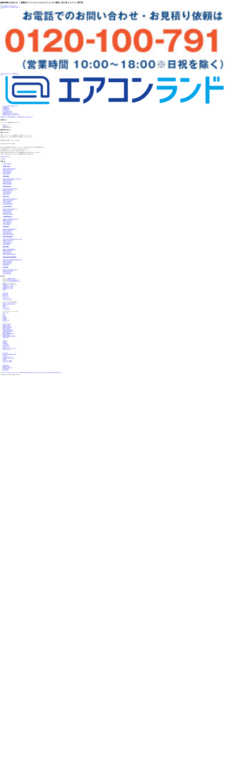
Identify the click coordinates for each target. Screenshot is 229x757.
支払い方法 (5, 353)
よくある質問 (7, 110)
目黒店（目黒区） (6, 332)
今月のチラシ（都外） (7, 361)
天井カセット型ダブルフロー (9, 304)
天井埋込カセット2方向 (8, 287)
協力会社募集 (6, 369)
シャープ (5, 321)
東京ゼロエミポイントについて (9, 348)
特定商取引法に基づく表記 (8, 358)
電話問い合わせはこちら (10, 113)
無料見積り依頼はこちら (11, 114)
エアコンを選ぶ (10, 105)
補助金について (6, 345)
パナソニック (6, 312)
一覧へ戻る (2, 158)
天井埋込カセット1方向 (8, 288)
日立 (4, 313)
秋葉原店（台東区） (7, 324)
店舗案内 (6, 107)
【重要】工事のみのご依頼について (25, 116)
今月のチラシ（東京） (7, 360)
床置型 (4, 306)
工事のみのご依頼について (13, 279)
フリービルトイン (6, 309)
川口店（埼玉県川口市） (8, 329)
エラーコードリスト (7, 349)
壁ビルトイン (6, 305)
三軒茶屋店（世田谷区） (8, 331)
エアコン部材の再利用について (14, 281)
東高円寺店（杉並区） (7, 327)
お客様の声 (5, 343)
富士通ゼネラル (6, 320)
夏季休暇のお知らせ (11, 278)
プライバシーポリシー (7, 356)
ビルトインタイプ (6, 298)
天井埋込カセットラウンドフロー (10, 284)
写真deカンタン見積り (7, 367)
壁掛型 (4, 289)
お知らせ (5, 359)
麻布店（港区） (6, 337)
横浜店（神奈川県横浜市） (8, 333)
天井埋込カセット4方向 (8, 285)
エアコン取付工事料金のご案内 (9, 354)
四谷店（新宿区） (6, 326)
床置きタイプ (6, 295)
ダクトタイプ (6, 296)
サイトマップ (6, 370)
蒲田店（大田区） (6, 328)
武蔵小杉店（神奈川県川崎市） (9, 336)
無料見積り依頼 (6, 366)
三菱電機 (5, 317)
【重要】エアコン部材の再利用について (9, 116)
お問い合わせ (8, 112)
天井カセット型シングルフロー (9, 302)
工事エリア (5, 340)
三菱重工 (5, 318)
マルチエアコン (6, 307)
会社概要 (6, 108)
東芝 (4, 316)
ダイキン (5, 315)
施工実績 (6, 109)
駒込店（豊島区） (6, 334)
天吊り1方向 (5, 293)
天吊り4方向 (5, 294)
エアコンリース (6, 347)
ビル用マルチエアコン (7, 299)
